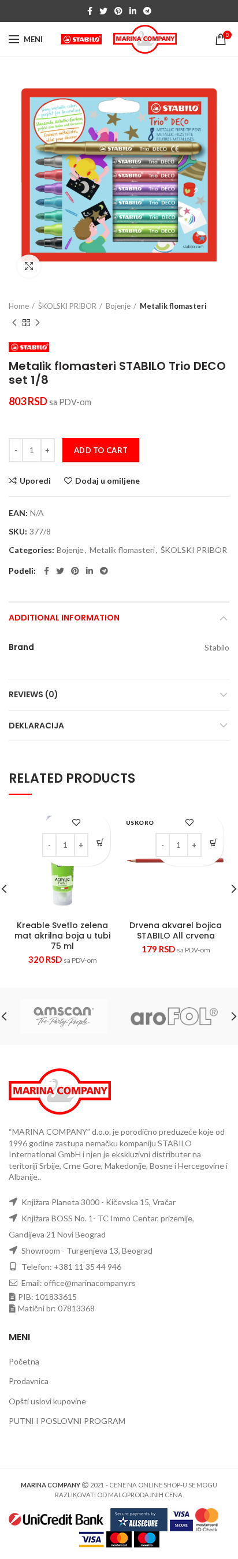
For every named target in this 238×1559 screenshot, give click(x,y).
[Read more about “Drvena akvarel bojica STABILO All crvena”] (213, 843)
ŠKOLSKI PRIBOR (67, 306)
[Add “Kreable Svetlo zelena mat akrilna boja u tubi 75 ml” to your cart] (100, 843)
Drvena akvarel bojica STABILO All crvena (175, 930)
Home (19, 306)
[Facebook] (90, 10)
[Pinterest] (118, 10)
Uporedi (35, 481)
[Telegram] (147, 10)
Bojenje (118, 306)
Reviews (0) (33, 694)
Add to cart (101, 450)
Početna (24, 1361)
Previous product (14, 322)
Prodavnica (29, 1381)
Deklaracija (36, 725)
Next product (37, 322)
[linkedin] (133, 10)
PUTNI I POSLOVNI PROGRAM (67, 1421)
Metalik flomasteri (173, 306)
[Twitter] (103, 10)
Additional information (64, 617)
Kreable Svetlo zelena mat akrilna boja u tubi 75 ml (62, 936)
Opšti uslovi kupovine (47, 1401)
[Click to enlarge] (28, 266)
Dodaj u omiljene (107, 481)
